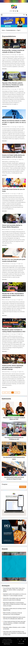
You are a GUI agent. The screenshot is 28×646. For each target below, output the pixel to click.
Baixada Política (6, 89)
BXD (19, 415)
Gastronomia (15, 435)
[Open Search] (24, 14)
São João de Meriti (7, 326)
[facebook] (10, 11)
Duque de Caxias (10, 290)
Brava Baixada (6, 193)
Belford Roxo (6, 186)
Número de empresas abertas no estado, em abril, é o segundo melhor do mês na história (14, 122)
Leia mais (4, 68)
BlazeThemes (7, 643)
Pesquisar (4, 484)
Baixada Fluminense (12, 415)
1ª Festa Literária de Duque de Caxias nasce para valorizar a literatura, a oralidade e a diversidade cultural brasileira (14, 623)
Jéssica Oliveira (6, 54)
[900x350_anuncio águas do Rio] (14, 22)
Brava (4, 290)
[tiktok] (15, 11)
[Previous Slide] (24, 1)
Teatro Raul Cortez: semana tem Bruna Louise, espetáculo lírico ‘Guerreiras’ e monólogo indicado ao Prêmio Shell (14, 633)
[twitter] (14, 11)
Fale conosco (21, 643)
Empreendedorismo (7, 47)
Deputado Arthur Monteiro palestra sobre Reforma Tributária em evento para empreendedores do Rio (12, 84)
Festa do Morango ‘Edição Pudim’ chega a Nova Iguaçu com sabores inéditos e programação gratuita (14, 590)
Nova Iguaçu (16, 324)
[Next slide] (26, 1)
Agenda (12, 455)
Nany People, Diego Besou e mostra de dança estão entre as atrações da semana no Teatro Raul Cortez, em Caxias (14, 604)
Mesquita (15, 221)
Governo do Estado (17, 151)
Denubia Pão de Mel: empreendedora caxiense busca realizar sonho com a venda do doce (13, 295)
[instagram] (12, 11)
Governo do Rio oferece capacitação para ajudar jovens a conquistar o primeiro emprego (12, 367)
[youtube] (17, 11)
